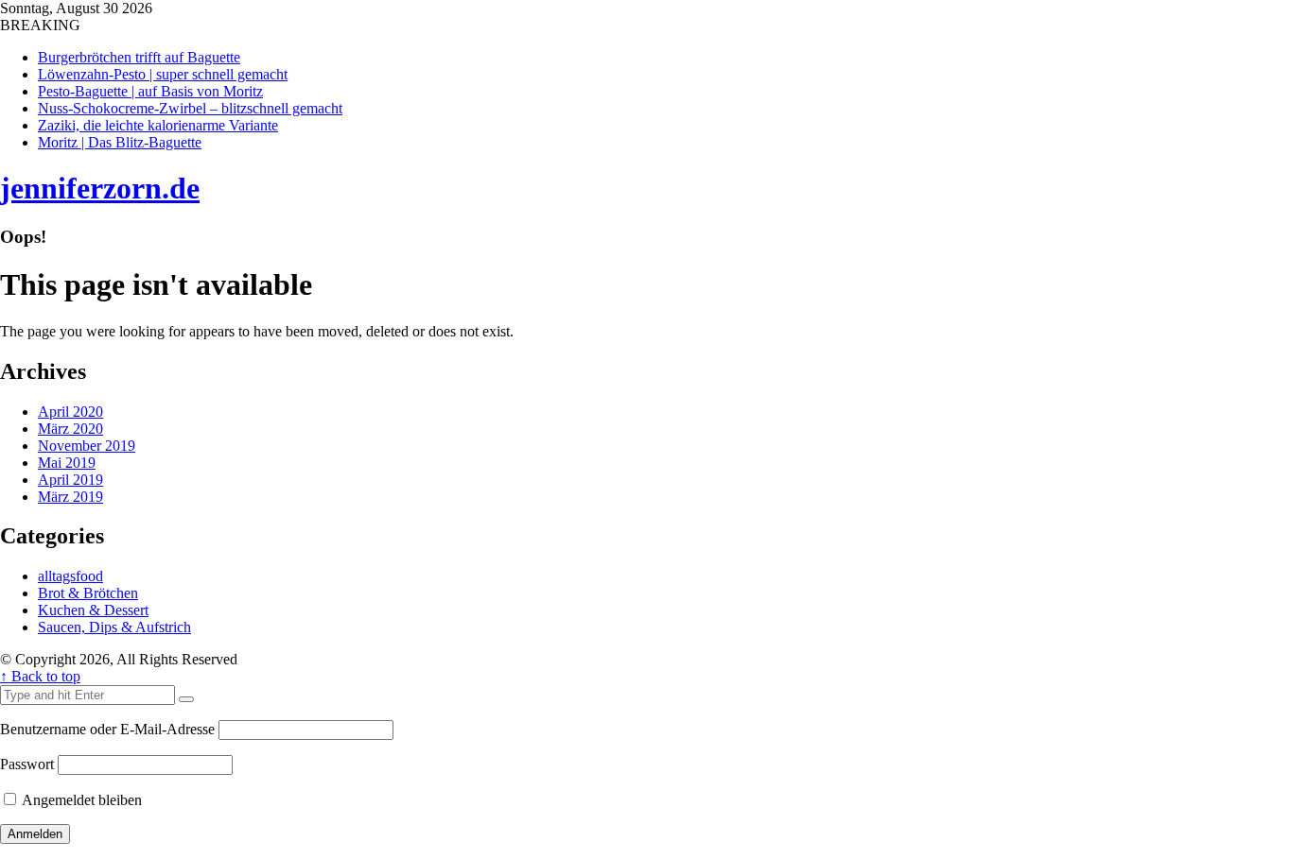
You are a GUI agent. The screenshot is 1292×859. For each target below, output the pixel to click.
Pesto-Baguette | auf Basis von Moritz (150, 91)
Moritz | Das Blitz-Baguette (119, 142)
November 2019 (86, 446)
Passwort (27, 764)
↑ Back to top (40, 676)
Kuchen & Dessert (93, 610)
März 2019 (70, 497)
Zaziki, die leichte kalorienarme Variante (158, 125)
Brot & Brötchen (88, 593)
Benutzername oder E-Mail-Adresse (107, 729)
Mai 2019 (67, 463)
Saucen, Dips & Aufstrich (114, 627)
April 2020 (70, 412)
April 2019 (70, 480)
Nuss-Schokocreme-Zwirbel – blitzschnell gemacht (190, 108)
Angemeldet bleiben (80, 800)
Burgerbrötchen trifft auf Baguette (139, 57)
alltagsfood (70, 576)
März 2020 (70, 429)
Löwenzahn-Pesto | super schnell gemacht (163, 74)
